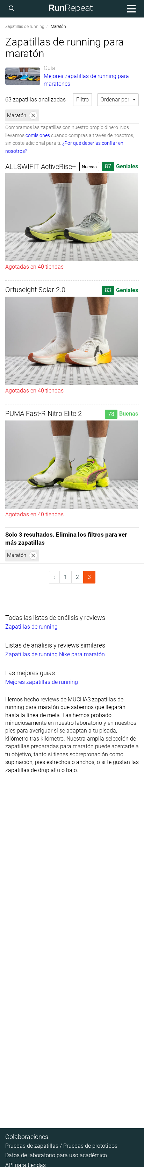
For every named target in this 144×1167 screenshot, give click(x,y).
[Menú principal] (130, 8)
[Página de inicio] (71, 9)
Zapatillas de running (24, 26)
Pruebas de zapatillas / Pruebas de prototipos (61, 1146)
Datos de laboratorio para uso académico (56, 1155)
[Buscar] (12, 8)
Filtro (82, 99)
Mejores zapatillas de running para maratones (86, 80)
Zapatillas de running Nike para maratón (55, 654)
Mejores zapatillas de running (41, 682)
